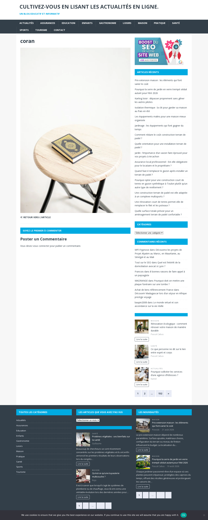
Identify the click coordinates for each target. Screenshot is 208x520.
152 (160, 393)
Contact (59, 30)
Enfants (87, 23)
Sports (24, 30)
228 (100, 505)
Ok (183, 515)
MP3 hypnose (142, 249)
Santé (176, 23)
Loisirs (127, 23)
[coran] (75, 210)
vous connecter (41, 245)
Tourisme (41, 30)
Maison (142, 23)
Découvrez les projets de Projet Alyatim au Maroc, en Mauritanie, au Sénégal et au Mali (158, 253)
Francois (139, 271)
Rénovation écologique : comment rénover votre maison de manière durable (169, 327)
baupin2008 (141, 302)
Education (68, 23)
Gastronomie (107, 23)
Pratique (159, 23)
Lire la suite (141, 339)
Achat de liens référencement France (154, 289)
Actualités (27, 23)
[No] (204, 515)
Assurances (47, 23)
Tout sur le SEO (143, 262)
